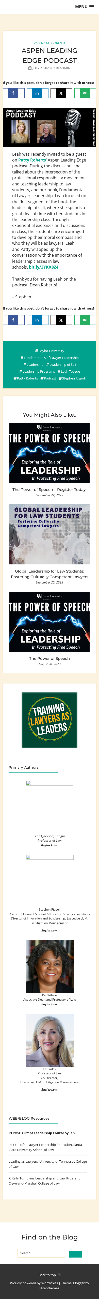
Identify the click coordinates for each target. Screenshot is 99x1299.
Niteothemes (49, 1288)
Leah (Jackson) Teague (50, 836)
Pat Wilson (49, 995)
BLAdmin (63, 68)
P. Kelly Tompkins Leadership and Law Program (44, 1178)
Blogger (79, 1283)
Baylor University (51, 350)
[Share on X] (61, 93)
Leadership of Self (63, 364)
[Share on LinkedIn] (37, 93)
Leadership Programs (39, 371)
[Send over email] (85, 93)
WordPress (49, 1283)
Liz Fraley (49, 1069)
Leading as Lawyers (23, 1161)
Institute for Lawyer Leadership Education (40, 1144)
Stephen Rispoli (74, 378)
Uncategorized (52, 43)
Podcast (50, 378)
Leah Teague (70, 371)
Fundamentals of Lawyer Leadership (51, 357)
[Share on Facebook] (14, 93)
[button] (84, 7)
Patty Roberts (27, 378)
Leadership (35, 364)
